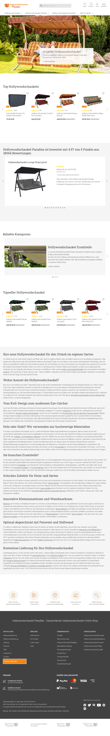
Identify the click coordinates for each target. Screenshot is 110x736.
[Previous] (3, 110)
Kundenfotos (61, 653)
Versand (6, 646)
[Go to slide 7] (58, 207)
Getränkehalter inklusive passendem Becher (48, 491)
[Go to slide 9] (62, 207)
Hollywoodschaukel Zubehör (36, 13)
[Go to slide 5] (53, 207)
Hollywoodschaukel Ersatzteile (63, 13)
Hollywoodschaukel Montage (94, 635)
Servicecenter (61, 660)
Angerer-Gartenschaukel (16, 561)
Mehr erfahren (54, 266)
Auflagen (17, 436)
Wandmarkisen (52, 514)
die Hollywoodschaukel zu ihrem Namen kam (88, 395)
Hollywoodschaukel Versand (93, 643)
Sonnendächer (27, 436)
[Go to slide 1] (45, 207)
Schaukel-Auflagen (21, 467)
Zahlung (6, 643)
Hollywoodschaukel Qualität (93, 650)
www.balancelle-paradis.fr (90, 725)
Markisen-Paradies (10, 517)
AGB (4, 650)
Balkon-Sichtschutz (45, 540)
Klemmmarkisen (62, 509)
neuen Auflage (45, 488)
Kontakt (59, 635)
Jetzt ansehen (49, 61)
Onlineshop (67, 411)
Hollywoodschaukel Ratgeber (67, 643)
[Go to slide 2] (47, 207)
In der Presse (34, 643)
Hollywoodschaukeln (12, 13)
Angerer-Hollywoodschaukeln (27, 413)
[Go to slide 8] (60, 207)
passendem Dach (39, 555)
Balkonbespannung (22, 540)
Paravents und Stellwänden (89, 530)
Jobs (32, 646)
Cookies (6, 657)
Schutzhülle (59, 447)
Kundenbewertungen (64, 664)
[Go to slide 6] (56, 207)
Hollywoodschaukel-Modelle (72, 369)
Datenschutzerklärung (10, 639)
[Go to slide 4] (51, 207)
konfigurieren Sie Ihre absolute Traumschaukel (80, 413)
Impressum (7, 653)
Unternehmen (34, 635)
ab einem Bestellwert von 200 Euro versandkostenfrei (31, 566)
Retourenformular (63, 639)
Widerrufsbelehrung (10, 635)
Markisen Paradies (11, 725)
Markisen (37, 436)
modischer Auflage (56, 555)
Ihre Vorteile (34, 639)
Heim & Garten (85, 13)
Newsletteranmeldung (64, 646)
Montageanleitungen (64, 650)
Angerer (6, 372)
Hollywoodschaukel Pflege (93, 646)
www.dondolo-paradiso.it (64, 725)
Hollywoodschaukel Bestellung (94, 639)
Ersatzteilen (21, 465)
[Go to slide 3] (49, 207)
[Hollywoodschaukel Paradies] (15, 5)
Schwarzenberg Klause (39, 725)
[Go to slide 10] (64, 207)
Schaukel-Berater (63, 657)
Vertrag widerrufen (10, 661)
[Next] (107, 110)
